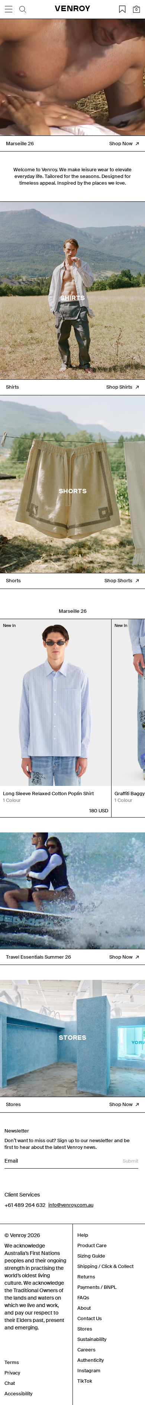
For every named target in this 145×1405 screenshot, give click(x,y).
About (84, 1308)
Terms (11, 1362)
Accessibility (18, 1393)
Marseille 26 (73, 611)
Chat (9, 1383)
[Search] (22, 9)
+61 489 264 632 (24, 1205)
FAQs (83, 1297)
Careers (86, 1350)
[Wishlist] (122, 9)
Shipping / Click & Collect (105, 1266)
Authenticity (90, 1360)
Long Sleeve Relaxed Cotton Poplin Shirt (48, 793)
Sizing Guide (91, 1256)
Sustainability (91, 1339)
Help (82, 1235)
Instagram (88, 1370)
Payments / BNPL (96, 1287)
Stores (84, 1329)
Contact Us (89, 1318)
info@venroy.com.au (70, 1205)
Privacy (12, 1373)
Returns (86, 1277)
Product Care (92, 1245)
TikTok (84, 1381)
